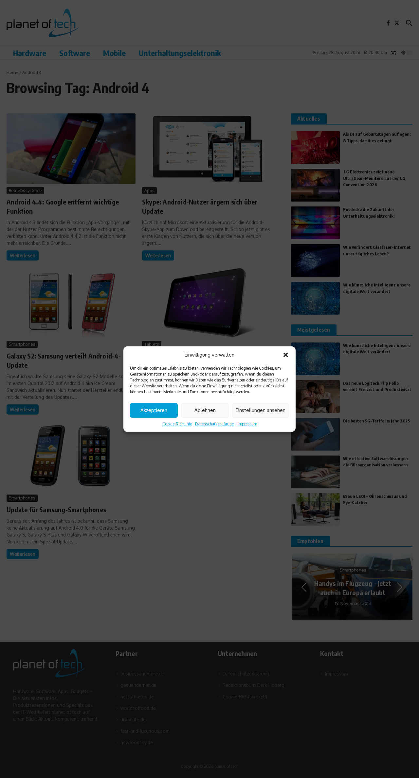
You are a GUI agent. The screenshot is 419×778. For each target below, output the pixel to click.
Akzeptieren (153, 410)
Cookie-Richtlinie (177, 423)
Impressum (247, 423)
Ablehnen (205, 410)
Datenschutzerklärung (214, 423)
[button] (285, 355)
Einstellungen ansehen (260, 410)
